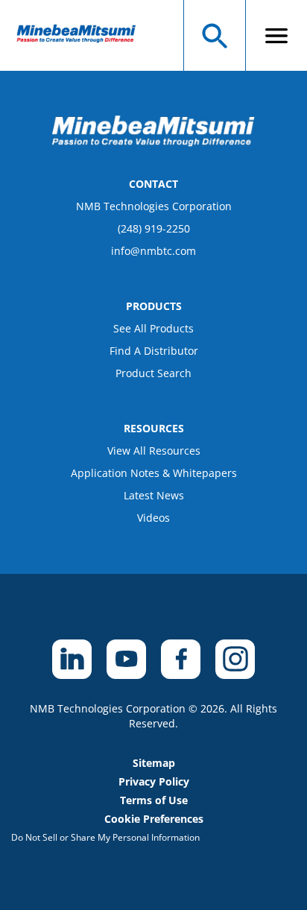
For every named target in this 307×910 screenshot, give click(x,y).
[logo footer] (153, 142)
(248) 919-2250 (154, 228)
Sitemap (154, 763)
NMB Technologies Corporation (154, 206)
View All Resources (153, 450)
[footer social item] (72, 659)
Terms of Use (154, 800)
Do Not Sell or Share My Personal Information (105, 837)
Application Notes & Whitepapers (154, 473)
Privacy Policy (153, 781)
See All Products (153, 328)
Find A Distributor (154, 351)
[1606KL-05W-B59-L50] (83, 35)
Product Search (153, 373)
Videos (153, 518)
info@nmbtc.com (153, 251)
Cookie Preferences (153, 819)
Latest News (154, 495)
